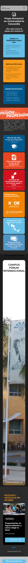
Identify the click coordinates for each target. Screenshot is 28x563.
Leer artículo (14, 539)
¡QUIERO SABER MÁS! (15, 561)
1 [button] (13, 549)
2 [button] (15, 549)
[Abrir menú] (23, 8)
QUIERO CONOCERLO (13, 482)
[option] (14, 373)
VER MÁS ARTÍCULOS (14, 551)
